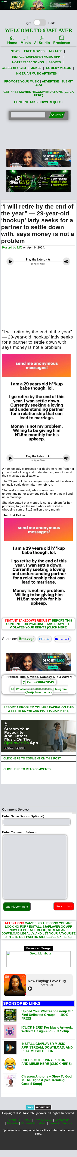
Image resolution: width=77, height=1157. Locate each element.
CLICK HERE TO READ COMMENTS (27, 769)
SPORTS (55, 62)
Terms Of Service (60, 1123)
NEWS (15, 51)
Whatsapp (27, 638)
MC (19, 247)
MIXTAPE (55, 51)
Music (26, 43)
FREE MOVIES (34, 51)
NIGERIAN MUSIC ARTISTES (36, 73)
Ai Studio (42, 43)
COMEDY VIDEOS (58, 68)
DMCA (27, 1120)
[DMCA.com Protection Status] (39, 1109)
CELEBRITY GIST (14, 68)
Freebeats (61, 43)
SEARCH (56, 115)
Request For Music (34, 1123)
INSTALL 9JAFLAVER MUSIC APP (36, 56)
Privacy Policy (43, 1120)
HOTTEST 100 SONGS (28, 62)
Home (12, 43)
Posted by (9, 247)
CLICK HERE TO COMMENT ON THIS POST (32, 758)
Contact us (62, 1120)
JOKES (36, 68)
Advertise (12, 1123)
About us (14, 1120)
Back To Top (63, 906)
